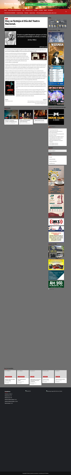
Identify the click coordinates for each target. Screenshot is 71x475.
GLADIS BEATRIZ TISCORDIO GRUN (56, 137)
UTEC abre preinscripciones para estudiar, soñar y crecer (46, 13)
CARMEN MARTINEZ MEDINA (55, 139)
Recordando (57, 376)
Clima (23, 10)
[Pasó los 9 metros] (48, 374)
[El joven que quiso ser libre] (61, 374)
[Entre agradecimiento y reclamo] (23, 374)
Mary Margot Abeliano (53, 132)
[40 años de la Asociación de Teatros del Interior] (26, 114)
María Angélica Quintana (53, 143)
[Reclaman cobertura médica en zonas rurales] (10, 374)
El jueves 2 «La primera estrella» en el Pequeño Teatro (11, 121)
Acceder (50, 157)
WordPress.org (52, 163)
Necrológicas (50, 10)
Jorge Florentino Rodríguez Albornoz (55, 131)
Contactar (35, 10)
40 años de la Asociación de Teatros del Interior (25, 121)
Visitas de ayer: (7, 397)
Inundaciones (45, 376)
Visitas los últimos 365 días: (10, 401)
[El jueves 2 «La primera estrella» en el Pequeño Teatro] (11, 114)
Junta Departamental (8, 376)
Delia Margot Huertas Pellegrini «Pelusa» (56, 136)
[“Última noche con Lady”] (41, 114)
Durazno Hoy (11, 4)
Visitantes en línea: (8, 393)
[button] (66, 11)
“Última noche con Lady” (39, 120)
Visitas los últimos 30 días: (9, 399)
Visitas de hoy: (7, 395)
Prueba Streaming (20, 13)
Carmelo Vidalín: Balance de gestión (14, 10)
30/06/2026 (13, 123)
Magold (45, 10)
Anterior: (9, 100)
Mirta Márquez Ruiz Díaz (53, 129)
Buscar (5, 10)
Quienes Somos (32, 13)
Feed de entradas (52, 159)
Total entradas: (7, 403)
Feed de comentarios (53, 161)
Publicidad (26, 13)
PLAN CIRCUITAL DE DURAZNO (9, 13)
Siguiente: (37, 101)
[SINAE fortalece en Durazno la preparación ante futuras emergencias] (35, 374)
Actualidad (32, 376)
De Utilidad (41, 10)
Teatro (6, 18)
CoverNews (41, 473)
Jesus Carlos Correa (8, 26)
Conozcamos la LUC (29, 10)
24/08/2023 (14, 26)
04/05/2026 (28, 123)
